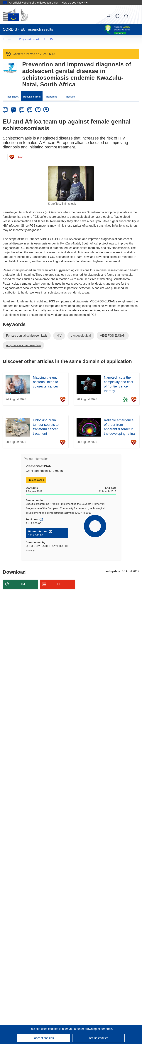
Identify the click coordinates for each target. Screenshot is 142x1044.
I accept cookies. (44, 1038)
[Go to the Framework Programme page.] (10, 68)
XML (23, 584)
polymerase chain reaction (23, 345)
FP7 (50, 39)
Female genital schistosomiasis (26, 335)
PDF (60, 584)
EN (13, 109)
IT (38, 109)
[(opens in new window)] (15, 14)
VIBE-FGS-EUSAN (112, 335)
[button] (117, 16)
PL (46, 109)
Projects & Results (29, 39)
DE (5, 109)
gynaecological (81, 335)
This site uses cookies (44, 1028)
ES (21, 109)
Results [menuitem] (70, 96)
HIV (59, 335)
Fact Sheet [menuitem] (12, 96)
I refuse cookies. (98, 1038)
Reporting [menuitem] (52, 96)
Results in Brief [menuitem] (32, 96)
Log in (108, 16)
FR (29, 109)
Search (126, 16)
